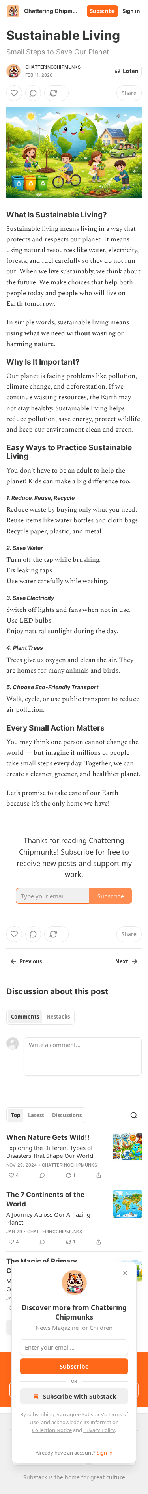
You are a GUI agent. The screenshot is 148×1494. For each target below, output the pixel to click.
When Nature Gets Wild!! (48, 1137)
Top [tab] (15, 1115)
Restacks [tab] (58, 1016)
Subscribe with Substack (79, 1396)
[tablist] (40, 1017)
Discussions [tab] (67, 1115)
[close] (125, 1273)
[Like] (14, 93)
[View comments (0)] (33, 93)
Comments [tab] (25, 1016)
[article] (74, 1156)
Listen (131, 71)
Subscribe (102, 11)
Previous (31, 961)
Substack (35, 1477)
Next (121, 961)
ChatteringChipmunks (53, 67)
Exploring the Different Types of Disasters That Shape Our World (49, 1151)
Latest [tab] (36, 1115)
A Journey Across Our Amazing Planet (48, 1218)
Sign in (131, 11)
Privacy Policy (99, 1430)
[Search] (134, 1115)
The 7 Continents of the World (45, 1199)
